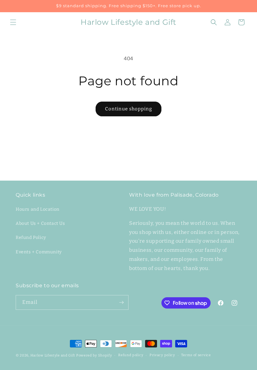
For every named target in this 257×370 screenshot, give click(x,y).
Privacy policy (162, 355)
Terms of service (196, 355)
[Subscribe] (121, 302)
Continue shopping (128, 109)
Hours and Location (38, 209)
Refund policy (130, 355)
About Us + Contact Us (40, 223)
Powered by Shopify (94, 355)
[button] (13, 22)
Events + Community (39, 252)
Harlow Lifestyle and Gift (53, 355)
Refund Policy (31, 237)
